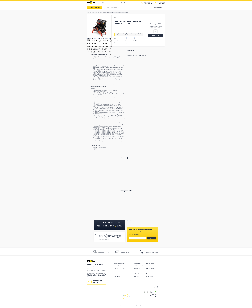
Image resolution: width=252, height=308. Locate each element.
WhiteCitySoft (143, 305)
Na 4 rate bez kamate (125, 252)
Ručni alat (103, 12)
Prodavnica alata (90, 12)
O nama (114, 2)
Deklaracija (130, 50)
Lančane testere (150, 263)
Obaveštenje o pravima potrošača (121, 271)
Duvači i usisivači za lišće (152, 271)
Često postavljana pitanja (119, 263)
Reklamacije (136, 271)
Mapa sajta (136, 276)
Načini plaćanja (137, 263)
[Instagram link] (157, 286)
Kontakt (120, 2)
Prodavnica (97, 12)
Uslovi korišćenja (117, 265)
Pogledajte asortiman (103, 252)
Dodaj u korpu (155, 35)
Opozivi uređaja (117, 276)
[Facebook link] (155, 286)
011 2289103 (162, 3)
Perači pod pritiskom (151, 273)
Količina (155, 29)
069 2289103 (162, 2)
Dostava (115, 273)
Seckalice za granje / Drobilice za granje (151, 267)
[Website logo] (92, 3)
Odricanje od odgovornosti (119, 268)
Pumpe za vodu (149, 276)
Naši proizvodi (95, 7)
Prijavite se (151, 237)
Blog (114, 278)
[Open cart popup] (164, 7)
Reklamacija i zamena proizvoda (136, 55)
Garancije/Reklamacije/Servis (151, 252)
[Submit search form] (105, 7)
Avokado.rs (135, 305)
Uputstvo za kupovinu (106, 2)
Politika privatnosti (138, 265)
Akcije (125, 2)
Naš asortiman (137, 273)
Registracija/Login (158, 7)
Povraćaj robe (137, 268)
